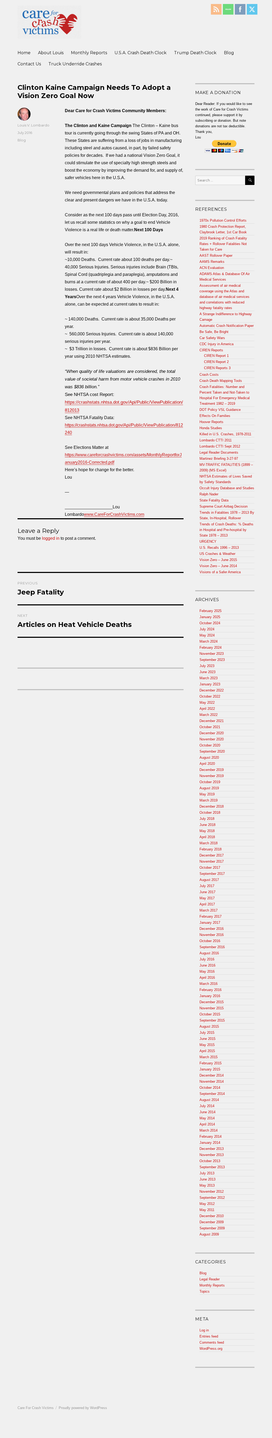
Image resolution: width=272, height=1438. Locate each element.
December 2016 (211, 929)
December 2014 (211, 1075)
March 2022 (208, 715)
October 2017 (209, 868)
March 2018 (208, 843)
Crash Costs (209, 375)
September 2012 (212, 1198)
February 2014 (210, 1136)
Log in (204, 1330)
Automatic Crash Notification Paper (226, 326)
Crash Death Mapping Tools (220, 381)
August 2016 (209, 953)
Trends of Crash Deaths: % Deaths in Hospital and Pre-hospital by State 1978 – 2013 (226, 529)
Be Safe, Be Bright (213, 332)
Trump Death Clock (195, 52)
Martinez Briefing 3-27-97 (218, 459)
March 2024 (208, 641)
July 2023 (206, 666)
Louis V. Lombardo (33, 125)
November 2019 (211, 776)
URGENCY (207, 541)
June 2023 (207, 672)
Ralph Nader (208, 494)
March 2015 (208, 1057)
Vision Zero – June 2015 (218, 560)
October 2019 (209, 782)
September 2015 (212, 1020)
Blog (229, 52)
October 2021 (209, 727)
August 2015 (209, 1026)
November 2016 (211, 935)
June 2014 (207, 1112)
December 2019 (211, 770)
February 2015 (210, 1063)
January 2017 (209, 923)
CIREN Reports (211, 350)
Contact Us (29, 63)
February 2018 (210, 849)
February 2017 (210, 916)
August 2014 (209, 1100)
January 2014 (209, 1143)
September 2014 (212, 1094)
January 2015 (209, 1069)
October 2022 (209, 696)
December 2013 (211, 1149)
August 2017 (209, 880)
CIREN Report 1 (216, 356)
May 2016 (207, 971)
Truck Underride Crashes (75, 63)
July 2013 (206, 1173)
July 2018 (206, 819)
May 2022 (207, 703)
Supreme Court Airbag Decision (223, 506)
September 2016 (212, 947)
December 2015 (211, 1002)
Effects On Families (214, 416)
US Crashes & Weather (217, 554)
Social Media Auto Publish (116, 1435)
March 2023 (208, 678)
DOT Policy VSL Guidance (220, 410)
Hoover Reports (211, 422)
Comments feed (211, 1342)
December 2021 (211, 721)
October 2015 (209, 1014)
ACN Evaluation (211, 268)
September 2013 (212, 1167)
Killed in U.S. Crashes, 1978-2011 (225, 434)
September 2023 (212, 660)
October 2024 (209, 623)
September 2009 (212, 1228)
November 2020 (211, 739)
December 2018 (211, 806)
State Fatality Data (213, 500)
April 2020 (207, 764)
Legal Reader (209, 1279)
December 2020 (211, 733)
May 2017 (207, 898)
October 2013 (209, 1161)
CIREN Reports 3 (217, 368)
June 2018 (207, 825)
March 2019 (208, 800)
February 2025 (210, 611)
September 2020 (212, 751)
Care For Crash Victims (36, 1408)
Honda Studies (210, 428)
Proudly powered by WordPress (83, 1408)
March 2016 (208, 984)
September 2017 (212, 874)
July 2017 (206, 886)
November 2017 (211, 861)
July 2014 (206, 1106)
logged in (51, 538)
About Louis (50, 52)
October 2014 (209, 1088)
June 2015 (207, 1039)
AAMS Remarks (211, 262)
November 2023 (211, 654)
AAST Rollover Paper (215, 256)
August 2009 (209, 1234)
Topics (204, 1291)
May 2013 (207, 1185)
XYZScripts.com (161, 1435)
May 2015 (207, 1045)
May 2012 (207, 1204)
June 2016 (207, 965)
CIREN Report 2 (216, 362)
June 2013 (207, 1179)
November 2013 (211, 1155)
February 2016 (210, 990)
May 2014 (207, 1118)
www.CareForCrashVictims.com (114, 514)
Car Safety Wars (212, 338)
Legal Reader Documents (218, 452)
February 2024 (210, 648)
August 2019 (209, 788)
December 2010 (211, 1216)
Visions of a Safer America (220, 572)
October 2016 (209, 941)
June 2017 (207, 892)
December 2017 (211, 855)
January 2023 (209, 684)
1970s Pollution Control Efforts (222, 220)
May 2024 (207, 635)
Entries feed (208, 1336)
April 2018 (207, 837)
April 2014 (207, 1124)
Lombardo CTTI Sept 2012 (219, 446)
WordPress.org (210, 1349)
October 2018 (209, 813)
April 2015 (207, 1051)
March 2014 (208, 1130)
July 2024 (206, 629)
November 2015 (211, 1008)
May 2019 (207, 794)
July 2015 (206, 1033)
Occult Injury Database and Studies (226, 488)
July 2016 (206, 959)
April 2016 (207, 978)
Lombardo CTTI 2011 (215, 440)
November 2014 (211, 1081)
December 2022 (211, 690)
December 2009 (211, 1222)
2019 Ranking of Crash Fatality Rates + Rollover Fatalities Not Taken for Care (223, 243)
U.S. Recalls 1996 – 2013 (219, 548)
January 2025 (209, 617)
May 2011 (206, 1210)
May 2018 (207, 831)
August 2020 (209, 758)
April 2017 (207, 904)
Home (24, 52)
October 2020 (209, 745)
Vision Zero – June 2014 (218, 566)
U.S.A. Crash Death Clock (140, 52)
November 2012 (211, 1192)
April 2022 (207, 709)
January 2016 (209, 996)
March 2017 (208, 910)
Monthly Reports (89, 52)
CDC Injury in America (216, 344)
